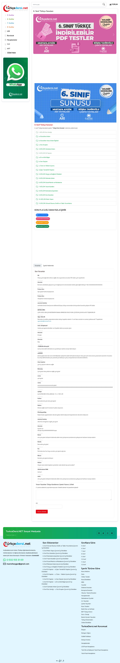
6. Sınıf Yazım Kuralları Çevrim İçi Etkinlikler (56, 559)
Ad (37, 503)
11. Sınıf (83, 562)
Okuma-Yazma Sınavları (88, 593)
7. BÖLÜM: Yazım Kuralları (46, 186)
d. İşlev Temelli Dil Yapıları (46, 170)
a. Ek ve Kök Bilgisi (44, 157)
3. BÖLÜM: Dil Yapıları (45, 153)
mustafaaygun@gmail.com (18, 564)
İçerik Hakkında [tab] (48, 265)
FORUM (114, 4)
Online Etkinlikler (86, 622)
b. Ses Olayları (43, 161)
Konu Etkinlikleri (86, 579)
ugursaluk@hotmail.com (44, 321)
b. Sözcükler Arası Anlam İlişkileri (49, 140)
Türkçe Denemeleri (87, 620)
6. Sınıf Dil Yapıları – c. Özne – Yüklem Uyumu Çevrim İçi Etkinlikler (59, 575)
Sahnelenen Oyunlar (87, 598)
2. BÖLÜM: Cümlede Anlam (47, 149)
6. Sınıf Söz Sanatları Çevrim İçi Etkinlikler (55, 553)
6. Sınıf (83, 548)
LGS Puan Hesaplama (87, 646)
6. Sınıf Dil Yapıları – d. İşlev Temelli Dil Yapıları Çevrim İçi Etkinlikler (59, 570)
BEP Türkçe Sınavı (86, 612)
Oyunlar (83, 585)
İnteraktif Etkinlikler (43, 218)
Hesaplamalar (85, 595)
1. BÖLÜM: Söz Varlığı (45, 132)
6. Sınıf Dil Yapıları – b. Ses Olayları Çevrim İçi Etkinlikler (59, 579)
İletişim (83, 629)
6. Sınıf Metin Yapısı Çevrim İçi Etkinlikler (55, 550)
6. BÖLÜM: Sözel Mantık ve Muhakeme (50, 182)
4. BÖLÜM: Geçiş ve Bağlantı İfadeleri (50, 174)
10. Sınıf (83, 559)
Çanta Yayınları (86, 604)
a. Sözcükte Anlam (44, 136)
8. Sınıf (83, 554)
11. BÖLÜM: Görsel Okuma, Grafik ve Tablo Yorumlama (55, 203)
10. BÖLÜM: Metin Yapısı (46, 199)
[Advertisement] (75, 70)
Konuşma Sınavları (87, 590)
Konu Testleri (85, 606)
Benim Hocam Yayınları (88, 617)
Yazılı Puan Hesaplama (88, 653)
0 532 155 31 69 (15, 559)
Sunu (82, 574)
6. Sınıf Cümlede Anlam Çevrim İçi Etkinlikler (56, 587)
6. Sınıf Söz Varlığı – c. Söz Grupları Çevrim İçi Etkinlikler (60, 589)
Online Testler (85, 577)
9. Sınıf (83, 556)
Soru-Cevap (85, 614)
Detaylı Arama (85, 640)
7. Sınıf (83, 551)
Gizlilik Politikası (86, 636)
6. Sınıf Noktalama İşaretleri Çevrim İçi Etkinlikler (57, 556)
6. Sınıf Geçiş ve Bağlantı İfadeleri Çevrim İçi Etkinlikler (59, 567)
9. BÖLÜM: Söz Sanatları (46, 195)
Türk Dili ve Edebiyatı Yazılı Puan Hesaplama (94, 650)
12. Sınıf (83, 564)
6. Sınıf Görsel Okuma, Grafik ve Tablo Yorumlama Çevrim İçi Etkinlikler (60, 547)
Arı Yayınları (85, 601)
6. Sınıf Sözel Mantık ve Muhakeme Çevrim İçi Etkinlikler (59, 561)
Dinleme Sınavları (86, 587)
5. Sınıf (83, 546)
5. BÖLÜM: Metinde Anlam (47, 178)
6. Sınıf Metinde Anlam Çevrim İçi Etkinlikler (56, 564)
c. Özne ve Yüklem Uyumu (46, 166)
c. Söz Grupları (43, 145)
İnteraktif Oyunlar (43, 226)
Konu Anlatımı (85, 571)
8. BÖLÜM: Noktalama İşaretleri (48, 191)
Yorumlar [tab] (37, 265)
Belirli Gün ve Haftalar (87, 609)
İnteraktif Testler (43, 222)
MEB (82, 582)
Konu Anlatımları (43, 215)
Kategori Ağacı (86, 633)
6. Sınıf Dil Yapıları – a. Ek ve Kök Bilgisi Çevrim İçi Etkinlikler (57, 583)
